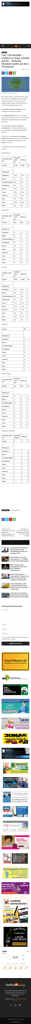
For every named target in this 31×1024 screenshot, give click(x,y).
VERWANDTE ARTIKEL (15, 541)
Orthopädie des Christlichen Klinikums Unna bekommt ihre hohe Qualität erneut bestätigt (19, 595)
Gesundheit (7, 50)
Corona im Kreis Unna (15, 510)
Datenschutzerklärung (12, 1019)
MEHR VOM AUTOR (15, 543)
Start (3, 50)
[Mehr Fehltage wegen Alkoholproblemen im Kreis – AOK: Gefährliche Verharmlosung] (6, 567)
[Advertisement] (15, 27)
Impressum (21, 1019)
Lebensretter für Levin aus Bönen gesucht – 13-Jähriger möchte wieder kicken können (19, 559)
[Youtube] (19, 1005)
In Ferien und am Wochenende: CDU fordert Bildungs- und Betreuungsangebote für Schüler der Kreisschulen (8, 532)
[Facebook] (11, 1005)
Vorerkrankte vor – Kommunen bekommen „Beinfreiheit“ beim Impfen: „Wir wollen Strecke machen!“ (22, 532)
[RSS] (15, 1005)
